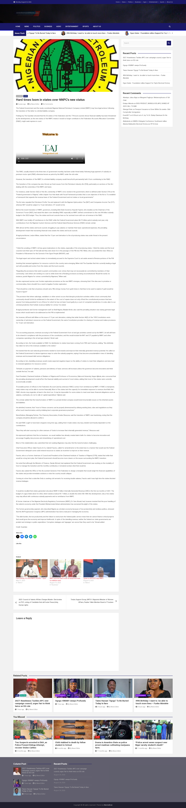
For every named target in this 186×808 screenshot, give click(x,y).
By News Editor (34, 104)
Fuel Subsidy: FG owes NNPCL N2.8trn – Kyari (31, 578)
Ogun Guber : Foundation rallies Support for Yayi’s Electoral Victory (146, 83)
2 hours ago (101, 707)
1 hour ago (20, 709)
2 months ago (21, 751)
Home (118, 2)
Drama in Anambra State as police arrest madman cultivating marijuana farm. (112, 745)
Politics (130, 2)
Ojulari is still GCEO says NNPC (93, 578)
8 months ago (61, 748)
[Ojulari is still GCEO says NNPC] (99, 568)
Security (144, 737)
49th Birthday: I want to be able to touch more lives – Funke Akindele (152, 702)
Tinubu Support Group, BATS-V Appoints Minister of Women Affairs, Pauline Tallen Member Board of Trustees (92, 601)
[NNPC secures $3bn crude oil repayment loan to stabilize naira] (65, 568)
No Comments (48, 104)
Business (138, 2)
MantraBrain (108, 805)
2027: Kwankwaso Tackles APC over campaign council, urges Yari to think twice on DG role (32, 703)
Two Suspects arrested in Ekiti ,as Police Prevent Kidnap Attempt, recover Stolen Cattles (31, 745)
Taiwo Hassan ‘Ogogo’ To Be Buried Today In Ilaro (140, 70)
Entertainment (153, 2)
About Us (170, 2)
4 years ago (22, 104)
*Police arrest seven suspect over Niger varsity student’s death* (151, 743)
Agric (145, 2)
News (124, 2)
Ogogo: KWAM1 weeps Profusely (134, 65)
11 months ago (102, 751)
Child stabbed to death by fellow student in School (70, 743)
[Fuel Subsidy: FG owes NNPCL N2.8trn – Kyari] (32, 568)
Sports (162, 2)
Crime (17, 737)
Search (169, 43)
